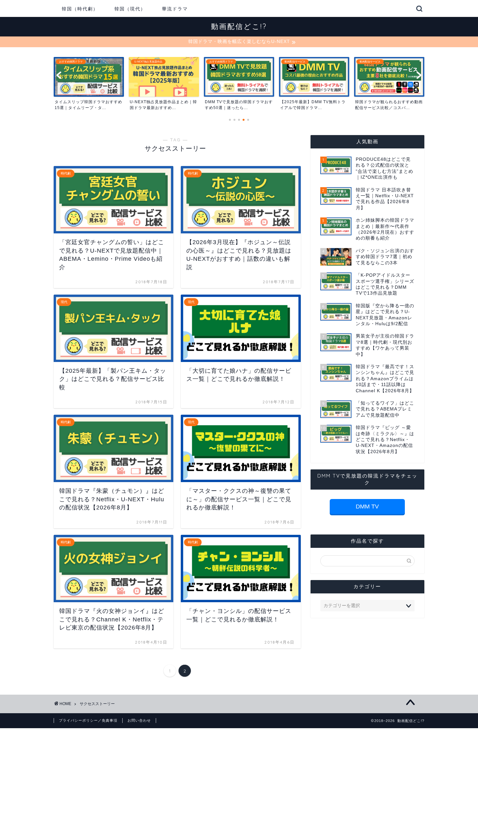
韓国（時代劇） (80, 9)
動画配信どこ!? (239, 26)
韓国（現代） (130, 9)
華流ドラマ (175, 9)
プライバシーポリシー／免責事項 (88, 720)
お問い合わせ (139, 720)
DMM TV (367, 506)
